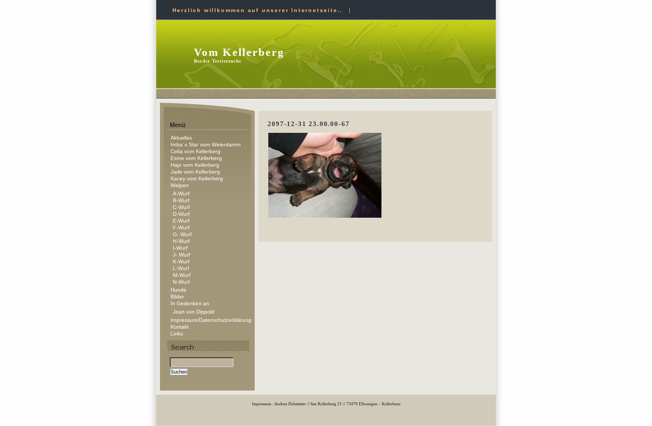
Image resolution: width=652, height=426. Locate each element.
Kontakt (180, 327)
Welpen (180, 185)
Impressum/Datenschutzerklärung (211, 320)
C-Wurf (181, 207)
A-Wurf (181, 194)
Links (177, 334)
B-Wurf (181, 200)
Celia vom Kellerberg (195, 151)
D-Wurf (181, 214)
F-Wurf (181, 228)
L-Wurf (181, 268)
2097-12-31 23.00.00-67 (308, 124)
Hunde (178, 290)
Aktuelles (181, 138)
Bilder (177, 297)
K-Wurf (181, 261)
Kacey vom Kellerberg (197, 178)
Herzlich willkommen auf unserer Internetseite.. (257, 10)
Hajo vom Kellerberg (195, 165)
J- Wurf (181, 255)
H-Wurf (181, 241)
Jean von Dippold (193, 312)
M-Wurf (182, 275)
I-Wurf (180, 248)
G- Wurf (182, 234)
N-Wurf (181, 282)
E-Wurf (181, 221)
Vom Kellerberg (239, 52)
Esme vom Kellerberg (196, 158)
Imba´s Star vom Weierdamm (206, 144)
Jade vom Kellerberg (195, 172)
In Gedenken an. (191, 303)
